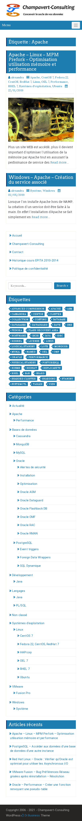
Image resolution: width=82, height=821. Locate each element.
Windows (49, 190)
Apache (35, 77)
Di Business (32, 815)
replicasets (52, 368)
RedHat (31, 368)
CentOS (38, 314)
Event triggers (29, 549)
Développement (22, 575)
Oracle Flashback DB (33, 508)
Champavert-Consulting (28, 244)
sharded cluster (24, 378)
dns (69, 324)
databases (19, 324)
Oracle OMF (27, 517)
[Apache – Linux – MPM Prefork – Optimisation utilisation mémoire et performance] (41, 120)
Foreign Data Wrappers (35, 557)
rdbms (16, 368)
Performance (59, 82)
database (59, 319)
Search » (62, 285)
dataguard (39, 324)
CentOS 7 (47, 77)
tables (37, 384)
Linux (36, 82)
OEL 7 (45, 82)
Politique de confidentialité (30, 268)
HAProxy (26, 652)
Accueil (17, 235)
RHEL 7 (13, 86)
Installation (27, 475)
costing (41, 319)
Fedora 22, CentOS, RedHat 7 (39, 644)
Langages (18, 591)
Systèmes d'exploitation (35, 86)
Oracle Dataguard (31, 500)
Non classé (19, 615)
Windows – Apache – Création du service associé (41, 180)
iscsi (35, 335)
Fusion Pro (23, 693)
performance (38, 357)
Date (57, 324)
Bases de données (24, 430)
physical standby (24, 362)
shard (40, 373)
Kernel (17, 341)
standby (67, 378)
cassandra (19, 314)
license (34, 341)
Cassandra (23, 436)
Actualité (18, 406)
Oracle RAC (27, 525)
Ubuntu (57, 86)
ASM (69, 308)
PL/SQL (21, 605)
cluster (55, 314)
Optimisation (28, 484)
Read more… (59, 162)
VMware (17, 686)
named (31, 351)
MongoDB (22, 444)
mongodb (61, 346)
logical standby (23, 346)
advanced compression (28, 308)
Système (35, 190)
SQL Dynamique (30, 566)
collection (20, 319)
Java (48, 335)
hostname (19, 335)
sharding (48, 378)
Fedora (17, 330)
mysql (16, 351)
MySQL (20, 452)
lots (44, 346)
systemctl (19, 384)
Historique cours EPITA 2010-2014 (35, 260)
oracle (17, 357)
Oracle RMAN (29, 533)
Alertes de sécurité (33, 467)
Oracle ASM (28, 492)
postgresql (50, 362)
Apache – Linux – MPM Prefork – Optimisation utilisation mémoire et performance (34, 62)
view (52, 384)
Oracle (20, 461)
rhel (15, 373)
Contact (17, 252)
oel (44, 351)
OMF (56, 351)
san (27, 373)
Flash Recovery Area (43, 330)
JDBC (60, 335)
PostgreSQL (24, 543)
